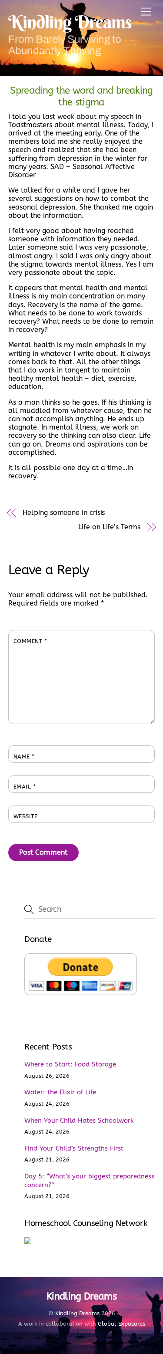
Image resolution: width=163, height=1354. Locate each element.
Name (24, 756)
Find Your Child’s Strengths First (73, 1148)
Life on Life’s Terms (109, 527)
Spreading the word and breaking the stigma (81, 96)
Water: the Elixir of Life (60, 1092)
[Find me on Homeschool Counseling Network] (27, 1242)
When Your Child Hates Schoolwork (79, 1120)
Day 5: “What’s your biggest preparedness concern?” (89, 1180)
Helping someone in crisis (64, 512)
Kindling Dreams (77, 1313)
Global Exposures (121, 1323)
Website (25, 816)
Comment (30, 641)
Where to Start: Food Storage (70, 1064)
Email (24, 786)
